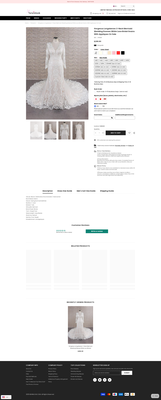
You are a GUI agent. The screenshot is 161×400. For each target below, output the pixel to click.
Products (33, 23)
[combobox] (126, 6)
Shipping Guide (107, 191)
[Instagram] (100, 380)
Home (27, 23)
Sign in (120, 13)
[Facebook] (95, 380)
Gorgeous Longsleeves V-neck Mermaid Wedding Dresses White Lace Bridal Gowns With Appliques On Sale (80, 347)
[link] (129, 133)
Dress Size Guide (64, 191)
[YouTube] (109, 380)
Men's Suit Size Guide (86, 191)
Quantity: (97, 129)
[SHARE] (133, 133)
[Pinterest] (104, 380)
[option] (57, 73)
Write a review (97, 231)
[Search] (127, 6)
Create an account (129, 13)
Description (48, 191)
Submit (127, 373)
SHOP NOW (91, 1)
